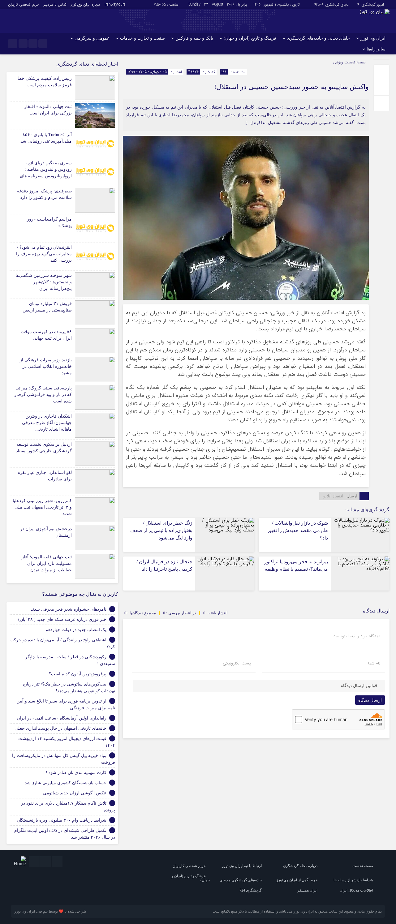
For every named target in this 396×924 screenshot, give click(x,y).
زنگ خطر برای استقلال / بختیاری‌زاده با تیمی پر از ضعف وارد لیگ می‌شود (161, 530)
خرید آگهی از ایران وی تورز (296, 880)
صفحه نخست (354, 62)
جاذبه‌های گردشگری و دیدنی (240, 880)
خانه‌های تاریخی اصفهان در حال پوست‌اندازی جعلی (60, 728)
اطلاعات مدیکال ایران (356, 890)
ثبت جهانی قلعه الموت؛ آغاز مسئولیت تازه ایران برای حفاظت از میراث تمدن (47, 563)
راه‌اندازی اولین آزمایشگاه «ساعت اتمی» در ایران (61, 718)
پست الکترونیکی (237, 663)
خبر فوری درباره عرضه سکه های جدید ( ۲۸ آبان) (62, 619)
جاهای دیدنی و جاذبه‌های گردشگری (318, 38)
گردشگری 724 (250, 890)
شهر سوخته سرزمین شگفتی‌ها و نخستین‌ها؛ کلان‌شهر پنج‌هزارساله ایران (43, 282)
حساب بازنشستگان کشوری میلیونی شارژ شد (65, 782)
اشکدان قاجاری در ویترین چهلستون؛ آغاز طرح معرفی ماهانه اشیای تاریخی (47, 423)
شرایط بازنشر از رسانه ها (353, 880)
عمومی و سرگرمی (92, 38)
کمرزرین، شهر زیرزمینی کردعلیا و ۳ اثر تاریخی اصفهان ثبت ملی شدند (42, 507)
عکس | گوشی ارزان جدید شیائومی (74, 793)
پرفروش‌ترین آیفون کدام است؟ (77, 674)
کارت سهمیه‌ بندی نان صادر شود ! (76, 772)
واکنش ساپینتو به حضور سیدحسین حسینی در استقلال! (291, 87)
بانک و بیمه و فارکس (194, 38)
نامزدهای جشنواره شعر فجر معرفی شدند (68, 609)
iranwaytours (115, 4)
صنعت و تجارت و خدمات (142, 38)
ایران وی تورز (372, 38)
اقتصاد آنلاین (332, 496)
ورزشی (338, 62)
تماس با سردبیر (55, 4)
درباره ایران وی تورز (85, 4)
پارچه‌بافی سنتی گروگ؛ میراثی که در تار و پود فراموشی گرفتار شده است (43, 394)
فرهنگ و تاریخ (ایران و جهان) (250, 38)
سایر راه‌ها (376, 49)
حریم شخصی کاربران (23, 4)
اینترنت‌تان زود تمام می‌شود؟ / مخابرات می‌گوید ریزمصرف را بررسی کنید (44, 254)
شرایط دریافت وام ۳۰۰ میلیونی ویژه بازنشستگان (61, 820)
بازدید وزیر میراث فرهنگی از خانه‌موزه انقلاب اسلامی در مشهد (46, 366)
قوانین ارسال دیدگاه (359, 685)
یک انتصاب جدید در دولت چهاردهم (75, 629)
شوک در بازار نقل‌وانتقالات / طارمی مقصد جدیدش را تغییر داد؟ (297, 530)
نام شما (374, 663)
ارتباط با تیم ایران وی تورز (242, 866)
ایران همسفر (307, 890)
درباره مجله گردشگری (300, 866)
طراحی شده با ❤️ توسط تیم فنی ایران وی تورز (50, 911)
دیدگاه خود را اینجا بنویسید (356, 636)
